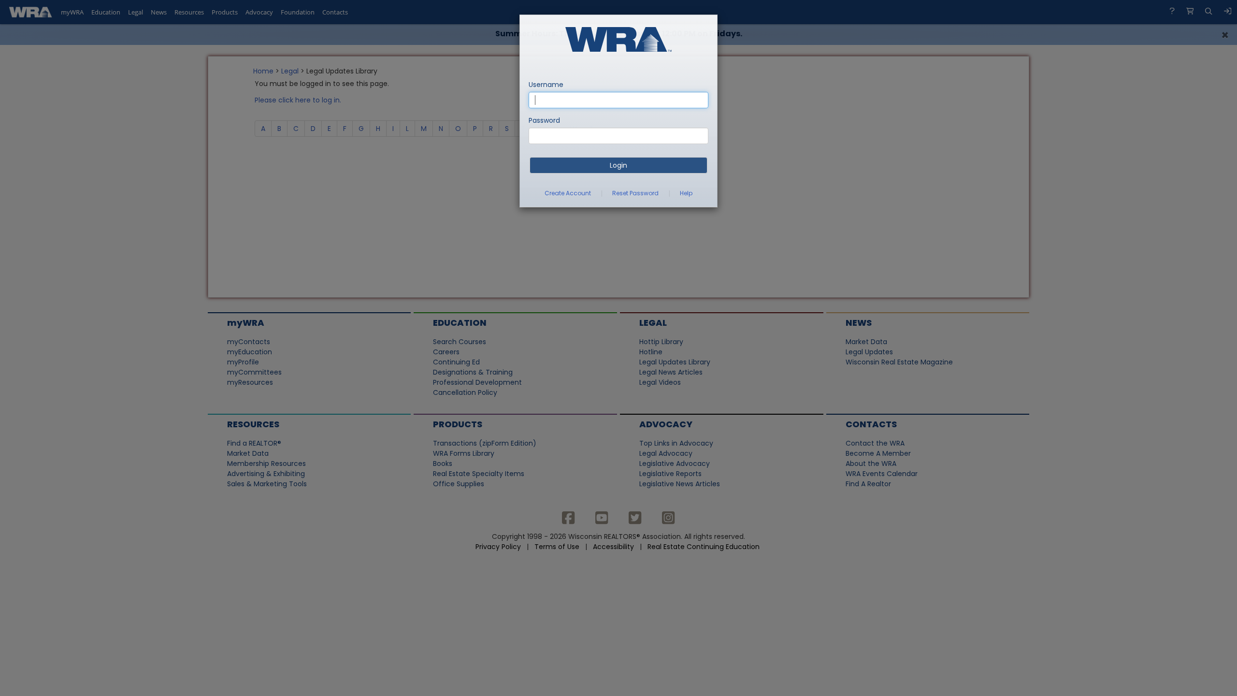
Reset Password (635, 193)
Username (546, 84)
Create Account (568, 193)
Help (686, 193)
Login (618, 165)
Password (544, 120)
